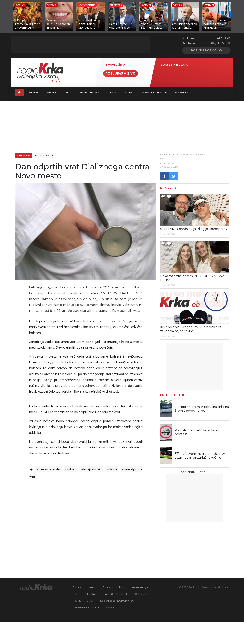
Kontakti (110, 607)
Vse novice (181, 92)
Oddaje (111, 92)
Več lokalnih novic (193, 472)
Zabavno (52, 92)
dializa (70, 469)
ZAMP (90, 600)
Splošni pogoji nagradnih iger (117, 600)
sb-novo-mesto (48, 469)
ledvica (112, 469)
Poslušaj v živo (120, 73)
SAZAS (77, 600)
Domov (77, 587)
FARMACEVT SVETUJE (154, 92)
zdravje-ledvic (90, 469)
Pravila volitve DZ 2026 (86, 607)
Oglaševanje (142, 593)
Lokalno (33, 92)
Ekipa (69, 92)
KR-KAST (128, 92)
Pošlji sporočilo (206, 50)
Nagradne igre (89, 92)
